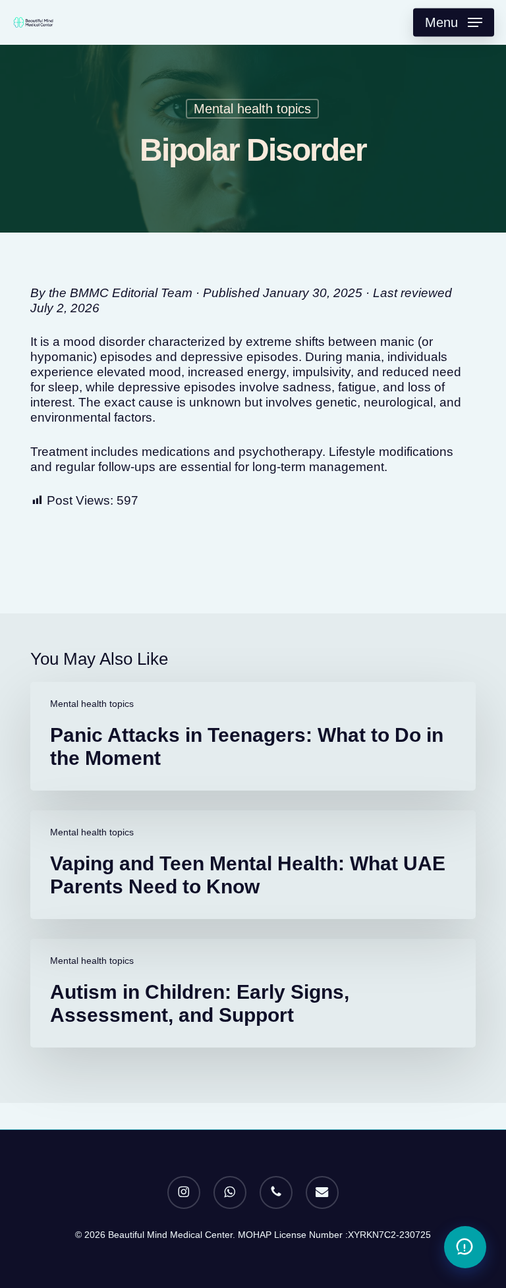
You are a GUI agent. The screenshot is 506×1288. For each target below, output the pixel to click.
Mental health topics (252, 108)
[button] (453, 22)
